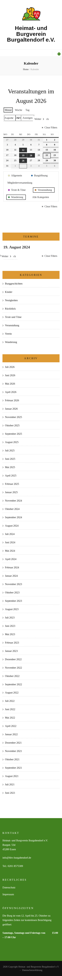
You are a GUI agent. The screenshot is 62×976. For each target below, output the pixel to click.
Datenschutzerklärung (32, 970)
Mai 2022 (10, 717)
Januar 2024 (11, 575)
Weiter (37, 119)
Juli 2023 (10, 617)
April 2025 (10, 475)
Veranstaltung (12, 325)
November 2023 (13, 584)
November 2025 (13, 417)
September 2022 (13, 684)
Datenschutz (8, 887)
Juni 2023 (10, 626)
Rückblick (10, 308)
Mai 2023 (10, 634)
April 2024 (10, 559)
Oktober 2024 (12, 509)
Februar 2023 (12, 642)
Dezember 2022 (13, 659)
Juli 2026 (10, 367)
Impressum (8, 894)
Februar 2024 (12, 567)
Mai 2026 (10, 383)
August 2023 (12, 609)
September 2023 (13, 600)
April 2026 (10, 392)
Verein (8, 333)
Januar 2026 (11, 408)
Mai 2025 (10, 467)
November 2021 (13, 751)
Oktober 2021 (12, 759)
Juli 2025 (10, 450)
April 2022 (10, 726)
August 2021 (12, 776)
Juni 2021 (10, 792)
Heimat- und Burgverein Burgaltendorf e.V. (31, 34)
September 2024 (13, 517)
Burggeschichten (13, 283)
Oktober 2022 (12, 676)
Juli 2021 (10, 784)
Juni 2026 (10, 375)
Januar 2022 (11, 734)
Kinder (8, 292)
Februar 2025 (12, 484)
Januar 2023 (11, 651)
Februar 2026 (12, 400)
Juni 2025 (10, 458)
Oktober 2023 (12, 592)
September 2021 (13, 767)
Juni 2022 (10, 709)
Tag (27, 110)
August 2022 (12, 692)
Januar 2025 (11, 492)
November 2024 (13, 500)
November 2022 (13, 667)
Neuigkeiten (11, 300)
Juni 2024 (10, 542)
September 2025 (13, 433)
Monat (8, 110)
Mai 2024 (10, 550)
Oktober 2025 (12, 425)
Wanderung (11, 342)
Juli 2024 (10, 534)
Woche (18, 110)
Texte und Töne (13, 317)
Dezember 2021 (13, 742)
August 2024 (12, 525)
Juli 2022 (10, 701)
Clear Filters (50, 127)
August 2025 (12, 442)
